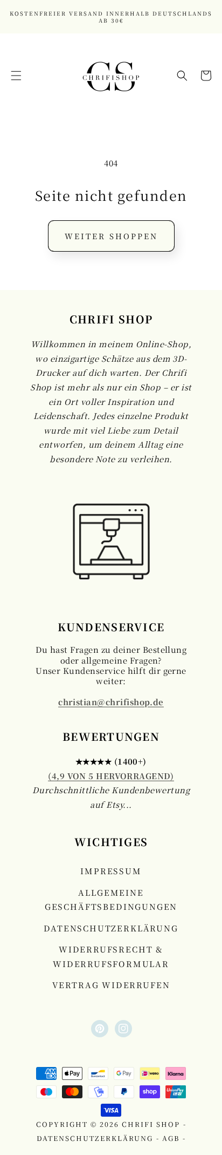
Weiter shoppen (111, 236)
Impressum (110, 870)
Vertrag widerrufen (111, 984)
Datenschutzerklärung (111, 928)
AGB (170, 1138)
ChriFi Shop (151, 1124)
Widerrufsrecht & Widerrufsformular (111, 956)
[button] (16, 75)
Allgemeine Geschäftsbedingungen (111, 899)
